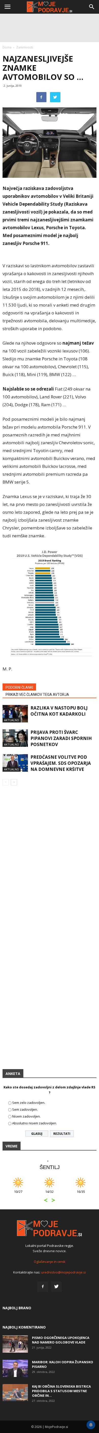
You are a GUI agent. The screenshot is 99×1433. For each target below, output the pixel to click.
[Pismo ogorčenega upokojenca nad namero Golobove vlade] (15, 1344)
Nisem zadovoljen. (26, 1116)
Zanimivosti (24, 47)
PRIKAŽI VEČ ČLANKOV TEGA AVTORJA (37, 695)
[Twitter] (56, 1287)
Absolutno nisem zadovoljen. (34, 1123)
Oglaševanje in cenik (49, 1261)
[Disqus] (49, 862)
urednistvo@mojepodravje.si (63, 1272)
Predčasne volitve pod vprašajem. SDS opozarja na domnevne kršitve (60, 763)
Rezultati (61, 1133)
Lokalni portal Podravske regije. (49, 1245)
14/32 (49, 1194)
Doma (7, 47)
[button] (92, 7)
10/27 (18, 1194)
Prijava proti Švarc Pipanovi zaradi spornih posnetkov (61, 738)
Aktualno (11, 720)
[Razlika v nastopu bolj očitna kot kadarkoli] (15, 713)
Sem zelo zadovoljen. (28, 1102)
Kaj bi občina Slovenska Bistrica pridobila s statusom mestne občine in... (61, 1391)
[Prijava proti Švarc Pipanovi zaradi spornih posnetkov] (15, 738)
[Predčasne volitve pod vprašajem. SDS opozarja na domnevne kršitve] (15, 763)
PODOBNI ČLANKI (19, 687)
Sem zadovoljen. (25, 1109)
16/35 (81, 1194)
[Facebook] (43, 1287)
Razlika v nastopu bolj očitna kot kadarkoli (59, 711)
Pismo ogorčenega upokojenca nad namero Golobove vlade (60, 1339)
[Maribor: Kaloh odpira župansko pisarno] (15, 1368)
